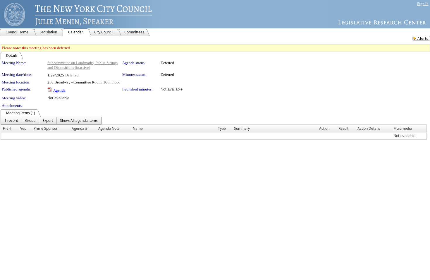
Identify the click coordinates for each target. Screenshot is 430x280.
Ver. (23, 128)
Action (324, 128)
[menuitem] (11, 120)
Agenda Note (109, 128)
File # (7, 128)
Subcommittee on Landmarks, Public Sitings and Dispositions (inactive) (82, 65)
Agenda (59, 90)
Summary (242, 128)
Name (138, 128)
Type (222, 128)
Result (343, 128)
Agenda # (79, 128)
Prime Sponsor (46, 128)
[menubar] (51, 120)
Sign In (423, 3)
